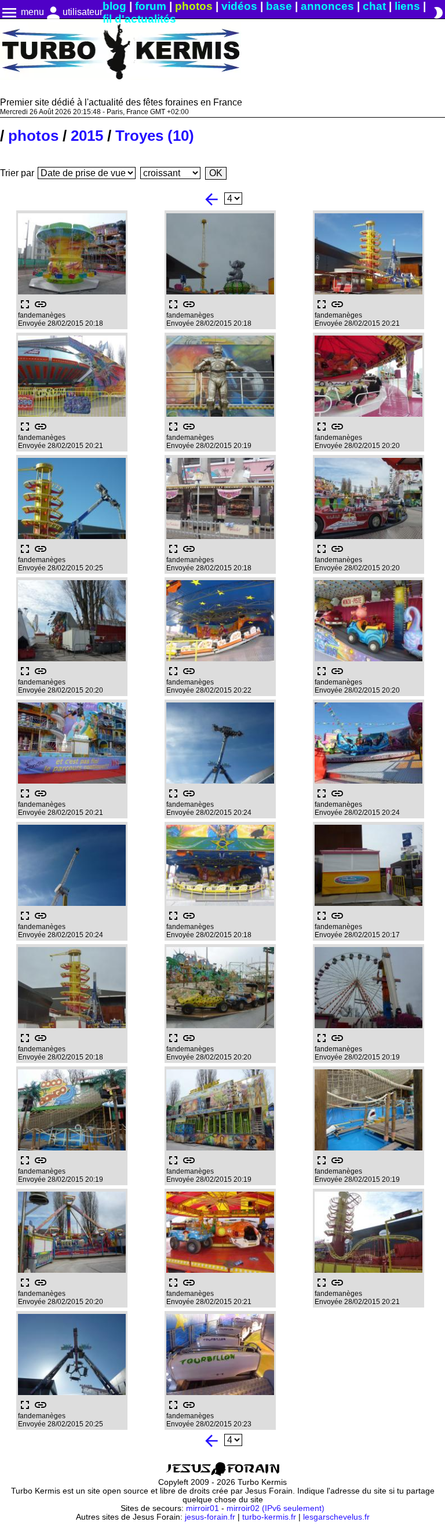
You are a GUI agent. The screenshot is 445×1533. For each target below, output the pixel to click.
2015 (87, 136)
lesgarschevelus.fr (336, 1517)
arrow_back (211, 199)
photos (194, 6)
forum (150, 6)
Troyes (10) (154, 136)
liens (407, 6)
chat (374, 6)
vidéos (239, 6)
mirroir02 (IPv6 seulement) (275, 1508)
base (279, 6)
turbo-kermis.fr (269, 1517)
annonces (327, 6)
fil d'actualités (139, 19)
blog (114, 6)
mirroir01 (202, 1508)
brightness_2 (438, 13)
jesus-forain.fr (210, 1517)
